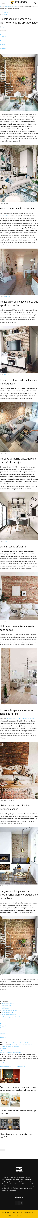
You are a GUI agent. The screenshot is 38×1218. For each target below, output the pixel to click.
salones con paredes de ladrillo (11, 1017)
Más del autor (22, 1067)
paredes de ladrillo (7, 1012)
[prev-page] (1, 1141)
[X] (3, 1062)
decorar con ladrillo (7, 1003)
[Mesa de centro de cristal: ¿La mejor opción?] (19, 1123)
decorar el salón (5, 216)
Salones (14, 7)
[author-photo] (3, 1048)
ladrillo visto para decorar (9, 1010)
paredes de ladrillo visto (9, 1014)
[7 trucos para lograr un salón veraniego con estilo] (19, 1100)
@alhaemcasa (7, 296)
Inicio (1, 7)
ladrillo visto (5, 1008)
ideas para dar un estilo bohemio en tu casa (20, 718)
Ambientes (7, 7)
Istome (5, 541)
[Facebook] (0, 1062)
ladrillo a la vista (7, 1006)
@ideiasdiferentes (8, 374)
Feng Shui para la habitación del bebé (21, 1043)
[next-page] (4, 1141)
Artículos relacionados (8, 1067)
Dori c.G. (2, 28)
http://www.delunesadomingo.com (10, 1052)
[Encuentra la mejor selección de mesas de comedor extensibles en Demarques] (19, 1076)
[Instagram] (1, 1062)
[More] (19, 52)
